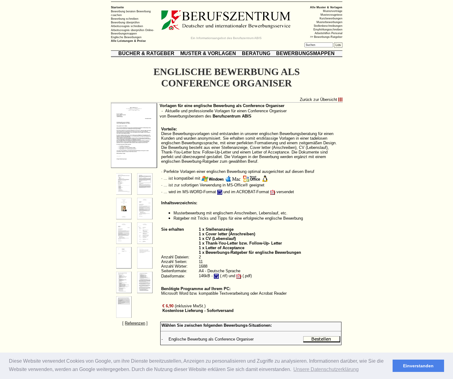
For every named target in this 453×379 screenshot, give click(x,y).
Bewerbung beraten (123, 11)
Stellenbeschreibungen (328, 25)
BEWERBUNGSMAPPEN (305, 53)
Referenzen (135, 323)
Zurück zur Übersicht (318, 99)
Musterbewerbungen (329, 22)
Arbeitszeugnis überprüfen (127, 29)
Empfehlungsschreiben (327, 29)
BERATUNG (256, 53)
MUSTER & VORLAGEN (208, 53)
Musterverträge (332, 11)
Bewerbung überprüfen (125, 22)
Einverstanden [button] (418, 365)
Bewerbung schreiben (124, 18)
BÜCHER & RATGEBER (146, 53)
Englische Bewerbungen (126, 37)
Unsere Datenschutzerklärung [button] (326, 369)
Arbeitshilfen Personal (328, 33)
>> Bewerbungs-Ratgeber (326, 36)
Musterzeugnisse (331, 14)
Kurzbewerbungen (331, 18)
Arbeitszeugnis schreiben (127, 26)
